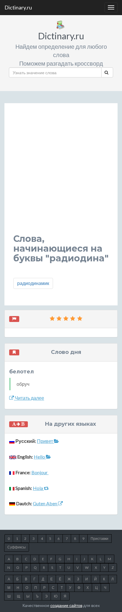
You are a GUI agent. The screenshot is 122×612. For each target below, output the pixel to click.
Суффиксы (16, 547)
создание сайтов (66, 605)
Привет (45, 441)
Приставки (99, 538)
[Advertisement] (61, 173)
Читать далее (29, 398)
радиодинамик (33, 283)
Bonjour (40, 472)
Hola (38, 488)
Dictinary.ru (18, 7)
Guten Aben (45, 503)
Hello (40, 456)
